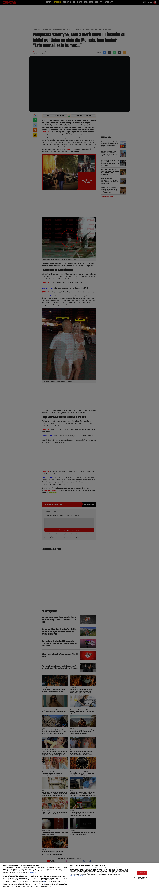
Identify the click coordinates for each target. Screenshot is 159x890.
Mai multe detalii (32, 872)
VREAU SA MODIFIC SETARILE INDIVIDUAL (141, 878)
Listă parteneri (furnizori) (76, 875)
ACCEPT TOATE (142, 873)
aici (44, 881)
